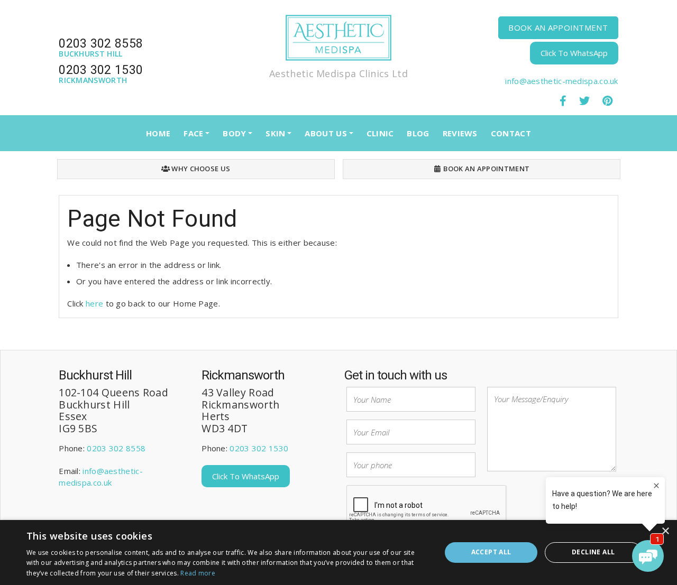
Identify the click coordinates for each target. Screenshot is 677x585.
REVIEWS (460, 133)
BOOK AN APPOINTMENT (558, 27)
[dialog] (338, 552)
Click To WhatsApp (574, 53)
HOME (158, 133)
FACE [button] (193, 133)
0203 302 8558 (116, 448)
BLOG (418, 133)
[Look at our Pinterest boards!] (607, 100)
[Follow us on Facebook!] (563, 100)
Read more (197, 573)
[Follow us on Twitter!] (584, 100)
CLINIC (380, 133)
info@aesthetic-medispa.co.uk (561, 81)
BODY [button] (234, 133)
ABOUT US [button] (325, 133)
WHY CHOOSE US (200, 168)
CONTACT (511, 133)
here (94, 303)
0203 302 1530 (259, 448)
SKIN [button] (275, 133)
